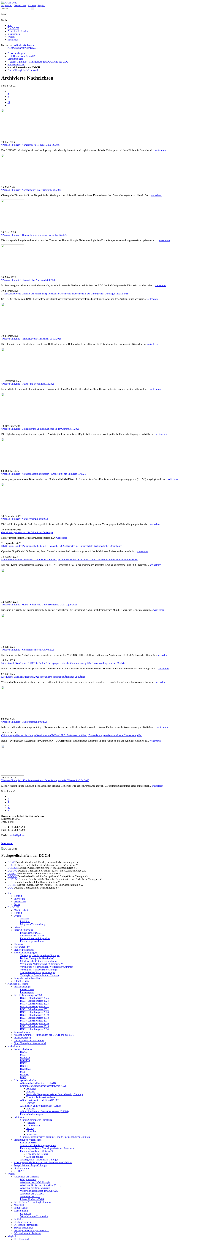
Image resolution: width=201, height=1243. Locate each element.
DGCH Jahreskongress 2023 (34, 1003)
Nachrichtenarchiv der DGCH (23, 47)
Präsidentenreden (16, 64)
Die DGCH (13, 28)
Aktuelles (31, 1131)
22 (9, 102)
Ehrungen (19, 944)
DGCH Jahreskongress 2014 (34, 1029)
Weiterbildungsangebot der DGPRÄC (39, 1190)
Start (10, 25)
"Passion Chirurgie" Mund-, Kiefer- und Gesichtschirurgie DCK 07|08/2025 (39, 604)
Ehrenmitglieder (22, 947)
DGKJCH (13, 867)
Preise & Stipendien (23, 930)
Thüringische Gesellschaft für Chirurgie (39, 975)
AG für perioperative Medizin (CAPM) (39, 1100)
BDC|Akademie (28, 1179)
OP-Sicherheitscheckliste (26, 1224)
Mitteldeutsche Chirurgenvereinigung (38, 961)
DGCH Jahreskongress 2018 (34, 1017)
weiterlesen (160, 150)
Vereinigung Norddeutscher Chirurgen (39, 969)
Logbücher (25, 1213)
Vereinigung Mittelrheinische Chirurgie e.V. (41, 964)
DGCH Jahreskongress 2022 (34, 1006)
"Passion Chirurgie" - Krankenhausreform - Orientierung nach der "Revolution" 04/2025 (45, 780)
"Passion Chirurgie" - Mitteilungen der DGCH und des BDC (38, 61)
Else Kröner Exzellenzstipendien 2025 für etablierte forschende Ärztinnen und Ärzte (43, 676)
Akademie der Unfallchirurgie (35, 1182)
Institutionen (14, 34)
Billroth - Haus (21, 981)
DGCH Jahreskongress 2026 (22, 56)
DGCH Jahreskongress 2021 (34, 1009)
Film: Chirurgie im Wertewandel (24, 70)
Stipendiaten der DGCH (32, 935)
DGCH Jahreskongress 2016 (34, 1023)
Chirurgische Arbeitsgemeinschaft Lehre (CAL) (43, 1086)
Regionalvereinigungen (25, 952)
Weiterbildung (21, 1210)
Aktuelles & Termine (18, 31)
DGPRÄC (13, 879)
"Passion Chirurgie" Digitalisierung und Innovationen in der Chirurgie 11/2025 (40, 428)
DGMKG (13, 870)
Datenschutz (20, 5)
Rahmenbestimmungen (31, 1114)
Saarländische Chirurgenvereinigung (38, 972)
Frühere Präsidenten (24, 949)
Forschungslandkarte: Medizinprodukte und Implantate (47, 1148)
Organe (17, 915)
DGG (11, 865)
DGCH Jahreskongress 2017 (34, 1020)
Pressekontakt (27, 989)
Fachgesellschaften (23, 1049)
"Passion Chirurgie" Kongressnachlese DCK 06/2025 (27, 649)
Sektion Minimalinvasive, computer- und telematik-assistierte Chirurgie (55, 1137)
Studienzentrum (21, 1168)
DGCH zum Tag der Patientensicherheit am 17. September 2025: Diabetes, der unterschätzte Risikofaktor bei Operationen (61, 546)
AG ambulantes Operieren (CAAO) (38, 1083)
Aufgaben (31, 1088)
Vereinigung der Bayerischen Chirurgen (40, 955)
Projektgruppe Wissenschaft (27, 1139)
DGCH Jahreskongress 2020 (34, 1012)
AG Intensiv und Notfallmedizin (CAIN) (40, 1105)
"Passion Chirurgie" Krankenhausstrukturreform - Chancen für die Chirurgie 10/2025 (43, 473)
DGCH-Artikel (21, 1239)
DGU (11, 887)
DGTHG (12, 884)
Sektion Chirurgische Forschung (36, 1120)
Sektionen (19, 1117)
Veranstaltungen (15, 59)
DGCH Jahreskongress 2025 (34, 998)
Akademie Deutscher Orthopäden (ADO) (40, 1185)
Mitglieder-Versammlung (32, 924)
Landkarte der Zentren (37, 1154)
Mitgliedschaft (21, 910)
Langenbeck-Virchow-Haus (27, 978)
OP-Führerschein (22, 1222)
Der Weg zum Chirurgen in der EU (31, 1230)
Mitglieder (13, 39)
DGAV (11, 862)
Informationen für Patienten (27, 1233)
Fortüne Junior (21, 1207)
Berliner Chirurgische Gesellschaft (37, 958)
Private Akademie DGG (32, 1199)
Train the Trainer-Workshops (40, 1097)
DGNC (12, 873)
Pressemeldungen (16, 53)
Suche (17, 904)
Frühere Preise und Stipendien (35, 938)
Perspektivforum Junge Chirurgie (30, 1165)
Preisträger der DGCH (31, 932)
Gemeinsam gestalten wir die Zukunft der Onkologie (27, 532)
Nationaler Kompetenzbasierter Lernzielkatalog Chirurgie (54, 1094)
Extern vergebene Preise (32, 941)
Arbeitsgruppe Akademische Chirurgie (39, 1159)
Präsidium (25, 921)
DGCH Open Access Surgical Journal (33, 1202)
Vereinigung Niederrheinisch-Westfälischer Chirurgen (46, 966)
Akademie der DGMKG (32, 1193)
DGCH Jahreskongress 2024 (34, 1000)
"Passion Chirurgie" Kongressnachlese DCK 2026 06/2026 (30, 145)
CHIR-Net (19, 1171)
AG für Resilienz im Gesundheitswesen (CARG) (44, 1111)
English (41, 5)
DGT (11, 882)
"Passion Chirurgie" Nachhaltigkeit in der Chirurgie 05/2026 (31, 190)
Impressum (6, 5)
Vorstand (24, 918)
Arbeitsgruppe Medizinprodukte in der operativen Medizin (43, 1162)
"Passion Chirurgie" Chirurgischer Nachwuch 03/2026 (28, 280)
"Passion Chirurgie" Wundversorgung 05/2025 (24, 721)
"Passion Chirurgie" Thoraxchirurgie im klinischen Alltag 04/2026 (34, 235)
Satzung (18, 927)
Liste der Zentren (34, 1156)
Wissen (11, 36)
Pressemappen (27, 992)
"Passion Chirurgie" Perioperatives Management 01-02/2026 (31, 338)
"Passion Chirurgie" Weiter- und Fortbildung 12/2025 (27, 383)
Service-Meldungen (23, 1227)
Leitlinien (18, 1219)
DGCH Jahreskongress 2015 (34, 1026)
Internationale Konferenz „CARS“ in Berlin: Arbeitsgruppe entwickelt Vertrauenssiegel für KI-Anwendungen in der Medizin (63, 663)
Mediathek (19, 1205)
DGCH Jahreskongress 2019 (34, 1015)
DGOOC (12, 876)
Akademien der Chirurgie (26, 1176)
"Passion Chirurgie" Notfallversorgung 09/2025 (25, 519)
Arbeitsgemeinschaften (25, 1080)
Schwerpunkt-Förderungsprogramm (38, 1145)
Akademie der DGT (30, 1196)
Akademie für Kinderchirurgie (35, 1188)
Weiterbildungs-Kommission (34, 1216)
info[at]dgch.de (16, 835)
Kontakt (32, 5)
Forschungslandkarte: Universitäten (37, 1151)
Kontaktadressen (28, 1142)
